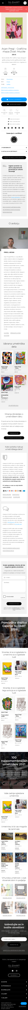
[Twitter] (8, 128)
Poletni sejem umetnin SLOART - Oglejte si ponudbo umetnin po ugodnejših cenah (14, 9)
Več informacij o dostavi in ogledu (11, 209)
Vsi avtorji (6, 335)
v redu (24, 1003)
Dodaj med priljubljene (15, 119)
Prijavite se (14, 433)
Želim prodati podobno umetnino (10, 92)
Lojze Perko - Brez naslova (7, 836)
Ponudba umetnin (7, 897)
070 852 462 (18, 524)
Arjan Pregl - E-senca (7, 669)
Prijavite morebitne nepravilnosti (11, 548)
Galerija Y (14, 975)
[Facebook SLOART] (12, 971)
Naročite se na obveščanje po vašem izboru (14, 950)
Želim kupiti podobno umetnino (10, 90)
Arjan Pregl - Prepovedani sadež (7, 703)
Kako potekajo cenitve (8, 550)
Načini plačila (15, 494)
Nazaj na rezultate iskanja (14, 157)
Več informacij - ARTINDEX (14, 783)
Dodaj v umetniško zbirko (14, 121)
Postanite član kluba (14, 438)
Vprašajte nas (14, 603)
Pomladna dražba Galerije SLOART (14, 641)
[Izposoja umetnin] (21, 890)
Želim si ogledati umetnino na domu (12, 207)
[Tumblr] (23, 128)
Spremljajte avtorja (15, 333)
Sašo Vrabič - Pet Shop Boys (21, 665)
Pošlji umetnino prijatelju (14, 124)
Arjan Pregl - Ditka (21, 704)
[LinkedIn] (12, 128)
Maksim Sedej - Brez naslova (7, 857)
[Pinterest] (19, 128)
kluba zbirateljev (15, 197)
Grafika (8, 84)
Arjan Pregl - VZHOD (20, 380)
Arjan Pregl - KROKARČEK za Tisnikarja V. (7, 383)
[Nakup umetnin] (7, 890)
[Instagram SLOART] (16, 971)
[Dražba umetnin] (21, 907)
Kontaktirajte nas (7, 212)
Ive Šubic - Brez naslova (21, 836)
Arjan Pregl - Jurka (20, 358)
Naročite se (14, 945)
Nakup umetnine (7, 494)
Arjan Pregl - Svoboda (21, 730)
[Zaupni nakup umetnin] (7, 907)
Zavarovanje (16, 497)
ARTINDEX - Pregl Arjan (7, 87)
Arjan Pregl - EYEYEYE (7, 358)
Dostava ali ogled (7, 497)
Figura (8, 81)
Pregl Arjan (10, 79)
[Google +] (16, 128)
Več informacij (22, 1006)
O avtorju (6, 333)
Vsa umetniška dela (13, 405)
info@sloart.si (11, 522)
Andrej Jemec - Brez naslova (21, 857)
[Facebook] (5, 128)
